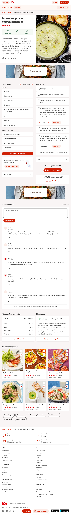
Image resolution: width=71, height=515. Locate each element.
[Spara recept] (21, 351)
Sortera (65, 205)
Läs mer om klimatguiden (51, 339)
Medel (26, 33)
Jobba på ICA (39, 470)
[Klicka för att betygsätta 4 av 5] (55, 181)
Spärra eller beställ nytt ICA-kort (44, 492)
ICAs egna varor (40, 450)
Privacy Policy (41, 306)
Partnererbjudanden (7, 489)
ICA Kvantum (39, 460)
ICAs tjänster (6, 464)
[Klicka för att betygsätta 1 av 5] (47, 181)
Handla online (6, 450)
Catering (4, 455)
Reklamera (39, 487)
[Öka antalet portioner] (32, 84)
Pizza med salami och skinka (57, 373)
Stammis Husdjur (6, 487)
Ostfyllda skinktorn (9, 373)
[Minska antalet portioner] (20, 84)
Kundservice (40, 484)
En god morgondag (41, 479)
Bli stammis (5, 482)
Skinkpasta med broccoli (10, 405)
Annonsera (39, 467)
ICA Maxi (38, 462)
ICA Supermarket (40, 458)
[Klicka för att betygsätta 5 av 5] (58, 181)
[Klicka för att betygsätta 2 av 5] (49, 181)
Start (3, 12)
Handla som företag (7, 460)
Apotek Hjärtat (6, 458)
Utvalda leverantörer (41, 465)
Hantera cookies (40, 496)
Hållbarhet (39, 474)
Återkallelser (39, 489)
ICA (37, 448)
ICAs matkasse (6, 453)
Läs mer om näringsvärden (17, 339)
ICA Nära (38, 455)
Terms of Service (50, 306)
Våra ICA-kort (5, 492)
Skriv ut (7, 58)
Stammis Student (6, 484)
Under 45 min (8, 33)
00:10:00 (44, 122)
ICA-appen (5, 467)
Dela (14, 58)
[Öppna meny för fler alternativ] (21, 354)
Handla (4, 448)
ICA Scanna (5, 470)
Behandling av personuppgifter (44, 494)
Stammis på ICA (7, 479)
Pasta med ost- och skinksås (57, 405)
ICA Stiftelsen (39, 477)
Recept (9, 12)
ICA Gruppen (39, 453)
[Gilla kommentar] (9, 237)
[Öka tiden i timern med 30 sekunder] (48, 122)
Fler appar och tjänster (8, 475)
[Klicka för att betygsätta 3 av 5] (52, 181)
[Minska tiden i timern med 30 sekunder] (39, 122)
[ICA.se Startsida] (13, 2)
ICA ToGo (4, 472)
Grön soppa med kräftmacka (35, 405)
